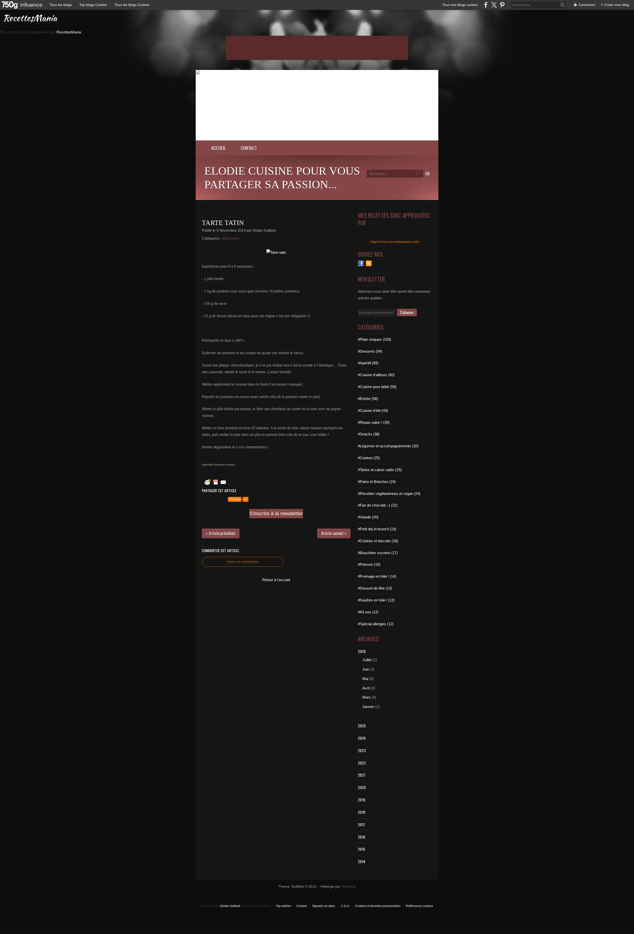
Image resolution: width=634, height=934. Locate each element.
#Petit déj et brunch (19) (377, 529)
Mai (365, 679)
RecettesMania (68, 32)
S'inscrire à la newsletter (276, 513)
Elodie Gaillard (230, 906)
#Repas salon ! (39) (374, 422)
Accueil (218, 147)
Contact (249, 147)
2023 (362, 750)
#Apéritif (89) (368, 363)
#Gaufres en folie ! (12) (376, 600)
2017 (361, 824)
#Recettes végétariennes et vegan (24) (389, 493)
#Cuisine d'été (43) (373, 410)
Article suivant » (333, 533)
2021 (361, 775)
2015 (361, 849)
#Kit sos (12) (368, 612)
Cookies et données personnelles (377, 906)
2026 (362, 651)
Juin (365, 669)
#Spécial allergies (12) (376, 624)
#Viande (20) (368, 517)
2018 (361, 812)
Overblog (348, 886)
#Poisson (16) (369, 564)
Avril (366, 688)
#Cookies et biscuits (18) (378, 541)
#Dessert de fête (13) (375, 588)
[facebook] (486, 5)
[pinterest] (502, 5)
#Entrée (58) (368, 398)
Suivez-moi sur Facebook (361, 263)
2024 (362, 738)
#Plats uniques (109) (374, 339)
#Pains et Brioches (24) (377, 482)
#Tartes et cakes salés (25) (380, 470)
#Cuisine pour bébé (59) (377, 387)
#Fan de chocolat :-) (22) (377, 505)
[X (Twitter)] (494, 5)
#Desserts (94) (370, 351)
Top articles (283, 906)
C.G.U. (345, 906)
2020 (362, 787)
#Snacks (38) (369, 434)
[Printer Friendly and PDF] (215, 484)
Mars (366, 697)
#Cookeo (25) (369, 458)
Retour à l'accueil (276, 580)
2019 (361, 799)
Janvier (368, 707)
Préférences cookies (419, 906)
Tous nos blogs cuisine (460, 5)
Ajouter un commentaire (243, 562)
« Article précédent (221, 533)
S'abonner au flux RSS (369, 263)
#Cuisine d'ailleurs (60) (376, 375)
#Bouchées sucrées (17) (378, 553)
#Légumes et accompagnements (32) (388, 446)
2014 (361, 861)
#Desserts (230, 238)
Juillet (366, 660)
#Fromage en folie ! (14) (377, 576)
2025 (362, 725)
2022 (362, 762)
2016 (361, 837)
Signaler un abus (324, 906)
